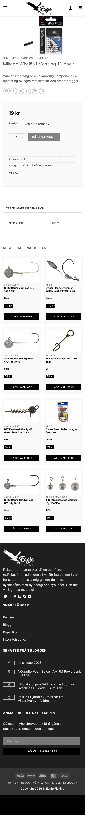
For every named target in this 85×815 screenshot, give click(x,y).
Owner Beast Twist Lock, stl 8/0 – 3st (61, 431)
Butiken (8, 617)
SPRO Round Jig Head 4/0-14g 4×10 (19, 289)
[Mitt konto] (70, 8)
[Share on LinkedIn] (42, 91)
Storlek (13, 123)
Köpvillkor (10, 632)
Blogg (7, 625)
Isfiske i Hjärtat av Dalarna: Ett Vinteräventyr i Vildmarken (40, 699)
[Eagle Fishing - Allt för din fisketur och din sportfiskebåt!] (39, 8)
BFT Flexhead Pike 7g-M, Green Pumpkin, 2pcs (18, 431)
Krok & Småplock (23, 58)
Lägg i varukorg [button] (21, 316)
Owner (49, 298)
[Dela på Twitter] (21, 91)
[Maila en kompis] (28, 91)
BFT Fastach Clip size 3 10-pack (61, 360)
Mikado (13, 172)
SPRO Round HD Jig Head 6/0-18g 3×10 (19, 360)
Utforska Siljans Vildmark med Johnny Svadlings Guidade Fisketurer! (46, 686)
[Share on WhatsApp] (6, 91)
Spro (6, 298)
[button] (5, 8)
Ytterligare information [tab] (25, 208)
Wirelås (43, 58)
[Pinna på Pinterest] (35, 91)
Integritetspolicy (15, 639)
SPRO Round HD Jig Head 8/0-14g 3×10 (19, 501)
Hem (5, 58)
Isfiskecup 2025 (30, 663)
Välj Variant (44, 137)
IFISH (48, 510)
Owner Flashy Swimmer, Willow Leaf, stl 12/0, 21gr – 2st (61, 289)
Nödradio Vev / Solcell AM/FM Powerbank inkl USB (49, 673)
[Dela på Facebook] (13, 91)
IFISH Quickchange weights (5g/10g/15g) (61, 501)
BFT (48, 368)
